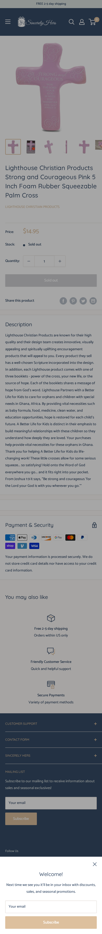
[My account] (81, 22)
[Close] (95, 864)
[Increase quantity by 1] (59, 261)
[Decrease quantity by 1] (28, 261)
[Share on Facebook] (63, 301)
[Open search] (72, 22)
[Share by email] (93, 301)
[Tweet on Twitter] (83, 301)
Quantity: (12, 261)
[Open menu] (7, 22)
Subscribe (51, 922)
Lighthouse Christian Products (32, 207)
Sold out (51, 280)
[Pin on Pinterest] (73, 301)
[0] (92, 22)
